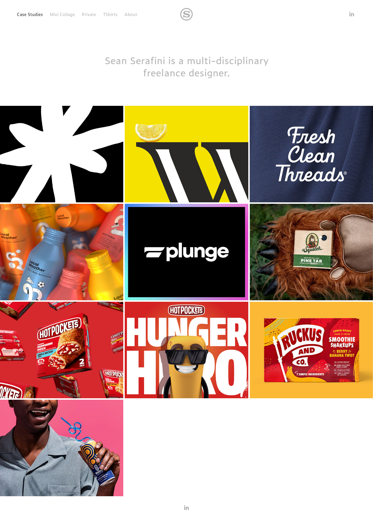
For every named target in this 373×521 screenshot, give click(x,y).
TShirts (110, 14)
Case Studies (30, 14)
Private (89, 14)
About (130, 14)
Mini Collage (62, 14)
